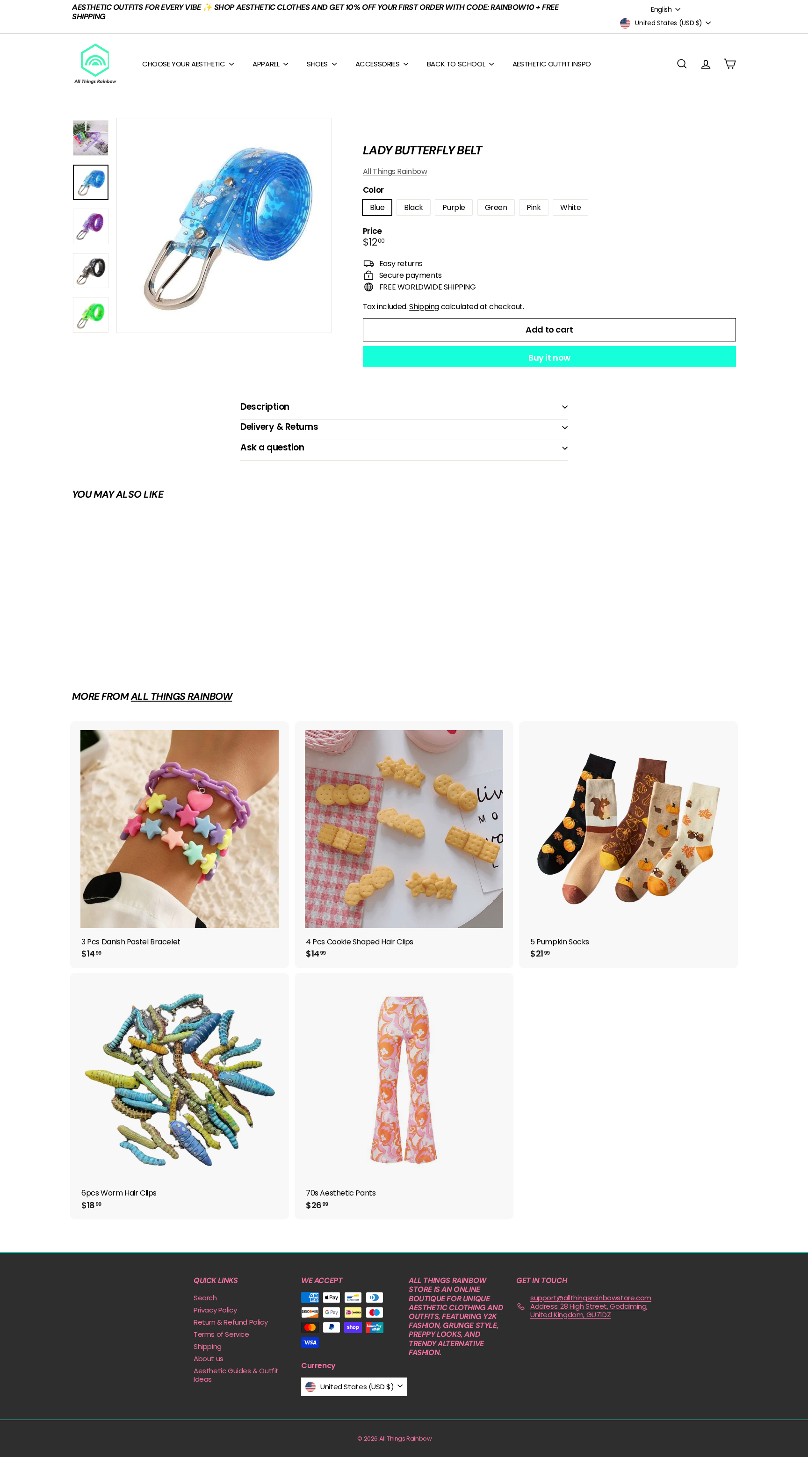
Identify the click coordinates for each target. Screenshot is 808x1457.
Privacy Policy (215, 1310)
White (570, 207)
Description (264, 406)
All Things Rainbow (395, 171)
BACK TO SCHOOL (457, 64)
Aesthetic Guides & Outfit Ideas (236, 1375)
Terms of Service (221, 1334)
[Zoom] (224, 225)
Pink (534, 207)
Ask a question (272, 447)
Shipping (424, 306)
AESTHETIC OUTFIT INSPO (551, 64)
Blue (377, 207)
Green (496, 207)
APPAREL (266, 64)
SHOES (318, 64)
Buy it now (549, 357)
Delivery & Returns (279, 426)
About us (209, 1358)
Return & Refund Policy (230, 1322)
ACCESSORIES (378, 64)
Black (413, 207)
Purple (453, 207)
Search (205, 1298)
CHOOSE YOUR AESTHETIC (184, 64)
